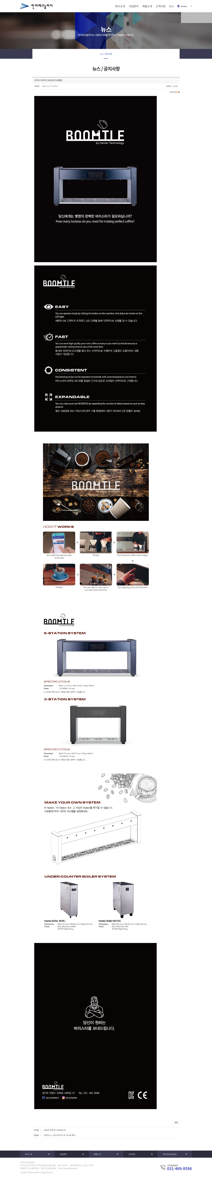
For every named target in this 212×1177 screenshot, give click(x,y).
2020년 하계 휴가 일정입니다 (55, 1130)
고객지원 (161, 6)
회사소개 (120, 6)
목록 (176, 1122)
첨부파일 (174, 92)
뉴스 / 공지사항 (106, 53)
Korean (184, 6)
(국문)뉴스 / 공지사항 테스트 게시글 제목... (60, 1135)
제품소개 (147, 6)
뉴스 (171, 6)
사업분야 (134, 6)
